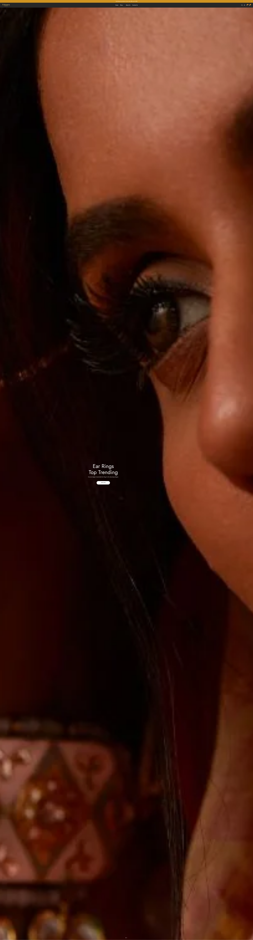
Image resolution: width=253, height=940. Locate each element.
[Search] (242, 5)
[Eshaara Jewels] (6, 5)
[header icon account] (244, 5)
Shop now (103, 482)
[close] (251, 1)
